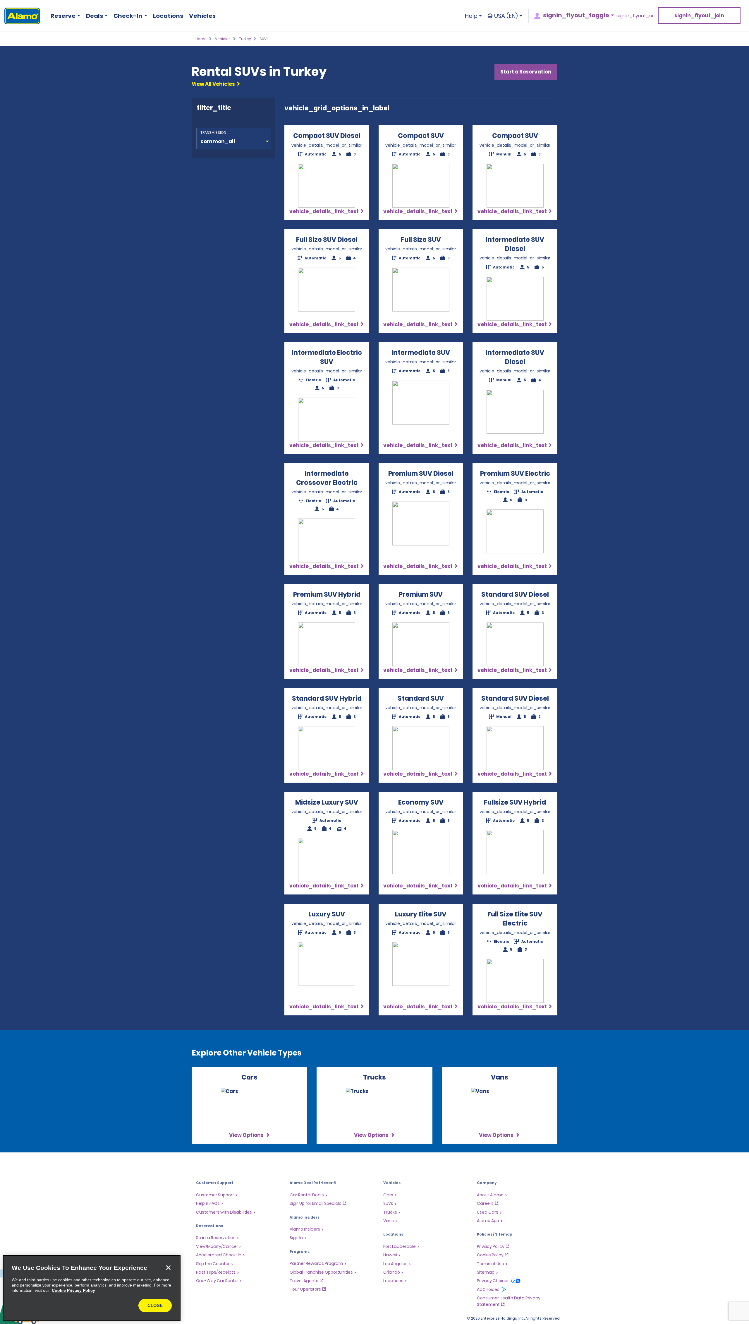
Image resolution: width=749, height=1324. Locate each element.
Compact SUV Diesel (326, 135)
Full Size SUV (421, 239)
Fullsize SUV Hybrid (515, 802)
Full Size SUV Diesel (327, 239)
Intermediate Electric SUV (327, 357)
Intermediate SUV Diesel (515, 244)
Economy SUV (421, 802)
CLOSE (155, 1305)
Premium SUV (421, 594)
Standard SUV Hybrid (327, 698)
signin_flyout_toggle (576, 15)
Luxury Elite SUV (420, 914)
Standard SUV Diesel (515, 594)
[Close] (168, 1267)
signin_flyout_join (699, 15)
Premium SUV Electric (515, 473)
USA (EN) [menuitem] (506, 16)
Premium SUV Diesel (420, 473)
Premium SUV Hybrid (326, 594)
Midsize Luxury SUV (326, 802)
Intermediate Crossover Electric (327, 478)
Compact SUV (421, 135)
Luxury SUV (326, 914)
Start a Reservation (526, 71)
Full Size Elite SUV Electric (514, 919)
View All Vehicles (213, 84)
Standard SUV (421, 698)
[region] (92, 1288)
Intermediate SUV (420, 352)
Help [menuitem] (471, 16)
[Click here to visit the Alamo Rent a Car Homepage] (20, 16)
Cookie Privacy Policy (73, 1290)
